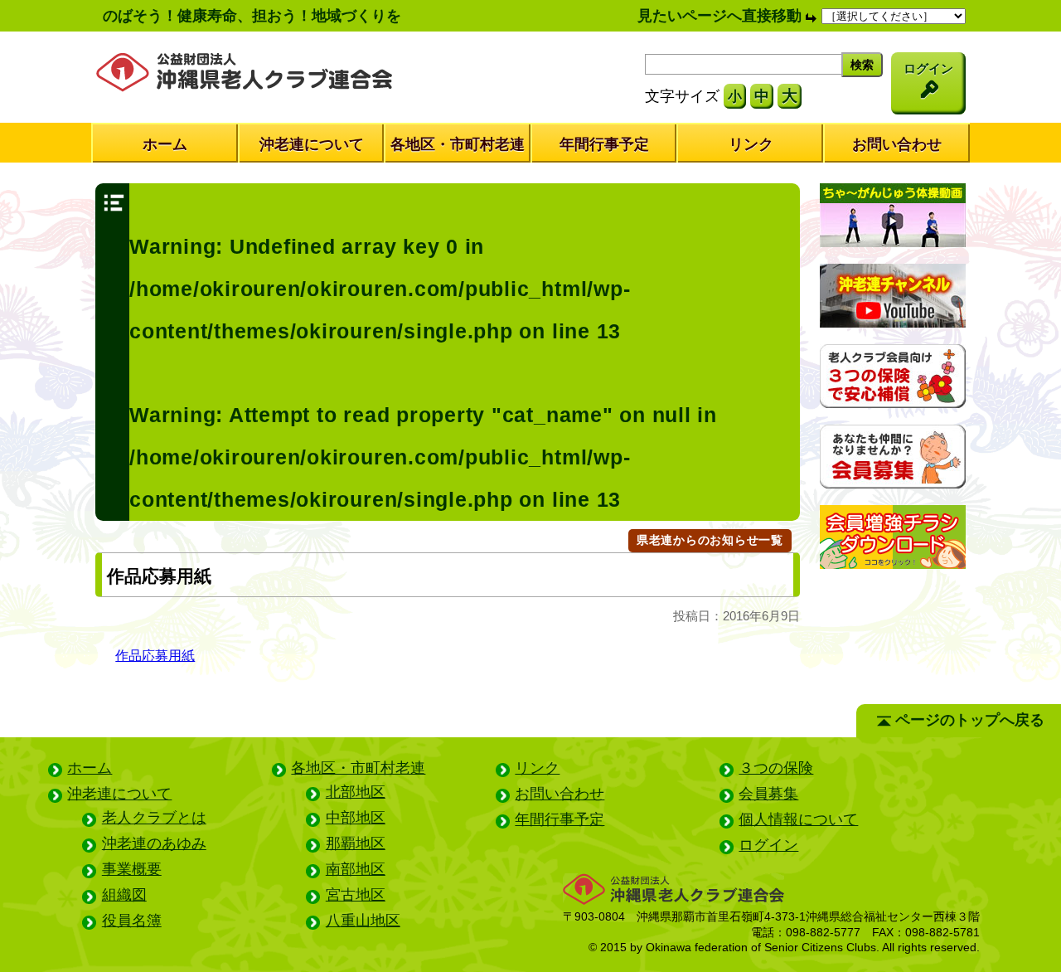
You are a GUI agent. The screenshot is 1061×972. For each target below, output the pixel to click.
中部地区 (355, 817)
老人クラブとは (154, 817)
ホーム (165, 144)
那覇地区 (355, 843)
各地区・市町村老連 (457, 144)
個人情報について (798, 819)
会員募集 (768, 793)
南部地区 (355, 869)
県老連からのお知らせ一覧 (710, 540)
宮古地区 (355, 895)
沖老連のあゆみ (154, 843)
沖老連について (311, 144)
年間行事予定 (604, 144)
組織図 (124, 895)
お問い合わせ (897, 144)
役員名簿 (132, 920)
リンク (751, 144)
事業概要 (132, 869)
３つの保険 (776, 768)
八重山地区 (363, 920)
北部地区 (355, 792)
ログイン (768, 845)
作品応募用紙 (155, 655)
